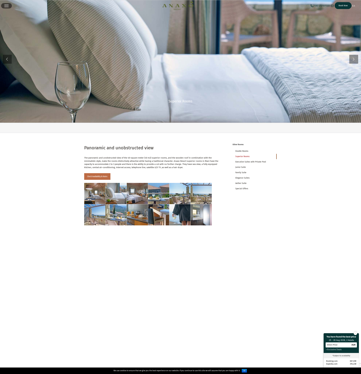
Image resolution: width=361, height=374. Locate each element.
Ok (244, 371)
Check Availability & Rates (97, 176)
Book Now (343, 5)
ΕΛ (353, 6)
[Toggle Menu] (6, 6)
